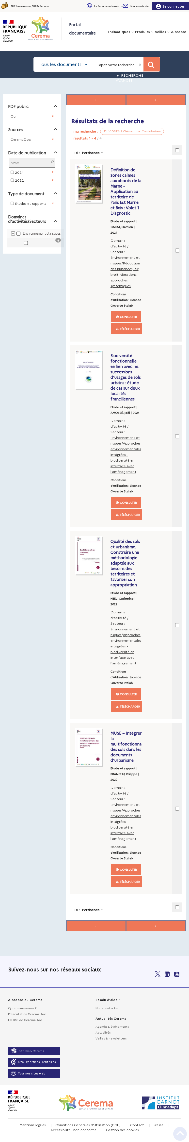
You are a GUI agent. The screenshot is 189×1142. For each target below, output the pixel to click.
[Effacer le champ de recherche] (140, 64)
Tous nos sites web (32, 1073)
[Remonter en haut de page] (180, 1134)
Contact (137, 1125)
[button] (104, 6)
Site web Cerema (31, 1051)
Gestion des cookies (122, 1129)
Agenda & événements (112, 1026)
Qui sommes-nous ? (22, 1008)
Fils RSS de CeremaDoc (25, 1020)
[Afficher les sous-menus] (123, 6)
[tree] (32, 238)
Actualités (103, 1032)
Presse (158, 1125)
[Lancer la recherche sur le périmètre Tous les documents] (151, 64)
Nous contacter (107, 1008)
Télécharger (129, 329)
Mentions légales (32, 1125)
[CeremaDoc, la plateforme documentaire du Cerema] (44, 28)
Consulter (128, 316)
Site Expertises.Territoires (37, 1061)
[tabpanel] (94, 513)
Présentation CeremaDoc (27, 1014)
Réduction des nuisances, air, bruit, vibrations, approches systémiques (125, 274)
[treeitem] (39, 242)
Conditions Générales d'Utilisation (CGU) (88, 1125)
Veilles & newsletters (111, 1038)
